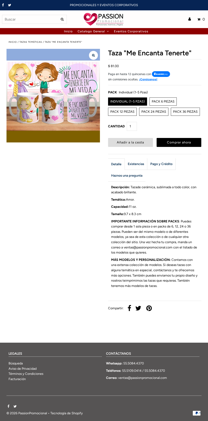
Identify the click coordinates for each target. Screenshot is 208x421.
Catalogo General (91, 31)
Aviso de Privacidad (23, 369)
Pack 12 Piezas (122, 112)
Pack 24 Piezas (153, 112)
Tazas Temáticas (31, 42)
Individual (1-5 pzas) (127, 101)
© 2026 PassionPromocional (26, 413)
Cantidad (116, 126)
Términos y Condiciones (26, 374)
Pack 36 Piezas (185, 112)
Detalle (116, 164)
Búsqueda (16, 363)
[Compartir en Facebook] (129, 308)
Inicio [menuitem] (68, 31)
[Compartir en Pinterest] (149, 308)
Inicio (13, 42)
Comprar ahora (179, 142)
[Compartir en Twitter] (138, 308)
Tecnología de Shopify (66, 413)
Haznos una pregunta (126, 175)
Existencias (136, 164)
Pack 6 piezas (163, 101)
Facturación (17, 379)
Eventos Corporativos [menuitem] (131, 31)
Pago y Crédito (161, 164)
